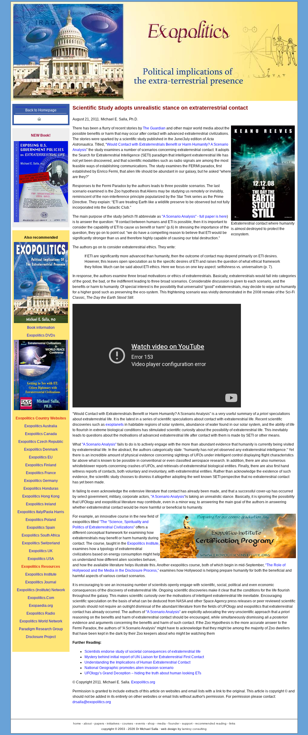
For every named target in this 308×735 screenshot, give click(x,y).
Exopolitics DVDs (41, 335)
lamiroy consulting (194, 728)
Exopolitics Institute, (143, 543)
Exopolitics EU (41, 457)
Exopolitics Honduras (40, 488)
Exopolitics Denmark (41, 449)
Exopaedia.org (41, 605)
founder (173, 723)
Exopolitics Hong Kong (41, 496)
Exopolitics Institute (41, 574)
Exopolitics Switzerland (41, 543)
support (187, 723)
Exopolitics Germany (41, 481)
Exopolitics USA (41, 559)
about (88, 723)
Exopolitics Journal (40, 582)
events (140, 723)
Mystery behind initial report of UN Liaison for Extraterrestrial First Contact (144, 657)
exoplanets (115, 424)
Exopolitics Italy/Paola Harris (40, 512)
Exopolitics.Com (41, 598)
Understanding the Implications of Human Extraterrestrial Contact (137, 662)
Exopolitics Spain (41, 527)
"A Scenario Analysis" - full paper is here (194, 216)
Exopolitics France (41, 473)
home (77, 723)
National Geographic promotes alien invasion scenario (129, 668)
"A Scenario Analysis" (99, 444)
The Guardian (154, 128)
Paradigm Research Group (41, 629)
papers (99, 723)
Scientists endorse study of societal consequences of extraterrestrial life (143, 651)
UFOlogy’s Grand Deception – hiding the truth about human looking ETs (143, 673)
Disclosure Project (41, 637)
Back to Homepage (41, 110)
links (232, 723)
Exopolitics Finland (40, 465)
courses (127, 723)
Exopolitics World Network (41, 621)
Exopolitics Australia (40, 426)
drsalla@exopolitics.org (91, 702)
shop (151, 723)
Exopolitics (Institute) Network (41, 590)
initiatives (112, 723)
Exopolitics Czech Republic (40, 442)
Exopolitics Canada (41, 434)
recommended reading (210, 723)
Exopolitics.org (143, 682)
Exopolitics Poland (41, 520)
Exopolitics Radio (40, 613)
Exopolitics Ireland (41, 504)
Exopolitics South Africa (41, 535)
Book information (41, 327)
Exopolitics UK (41, 551)
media (162, 723)
